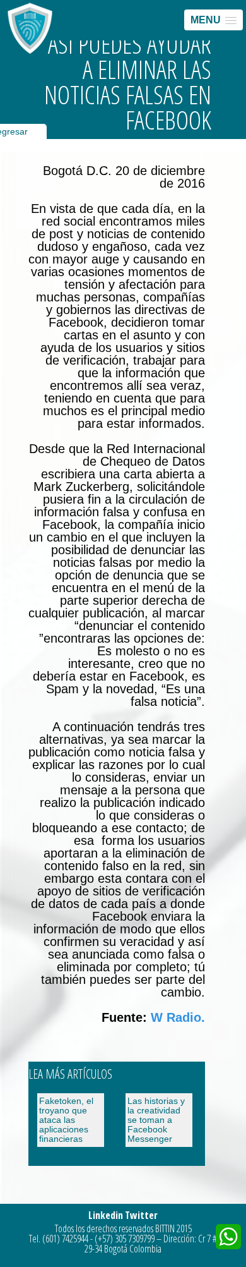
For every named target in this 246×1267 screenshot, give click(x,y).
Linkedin (105, 1215)
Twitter (141, 1215)
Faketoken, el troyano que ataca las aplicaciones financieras (66, 1120)
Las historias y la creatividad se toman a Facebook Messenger (156, 1120)
